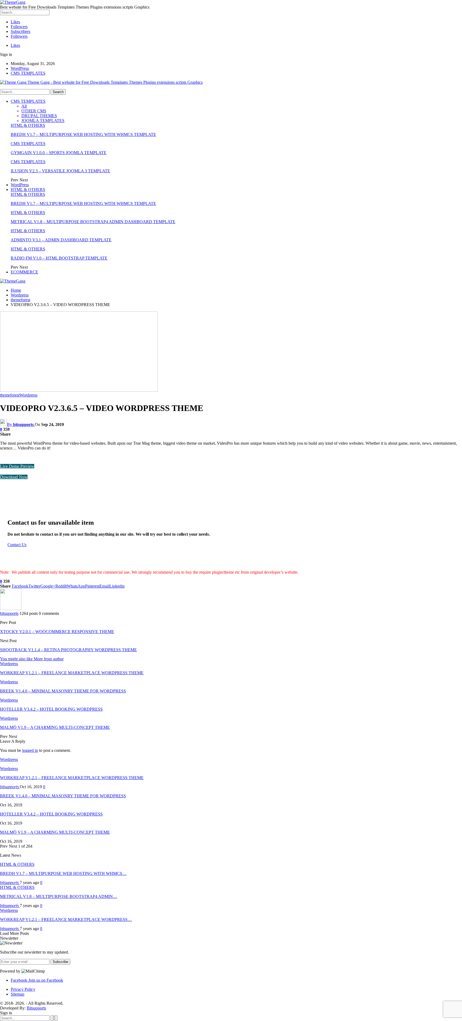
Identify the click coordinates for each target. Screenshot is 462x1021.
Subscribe (60, 962)
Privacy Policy (23, 989)
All (24, 106)
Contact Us (16, 544)
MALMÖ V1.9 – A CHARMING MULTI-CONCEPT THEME (55, 832)
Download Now (14, 477)
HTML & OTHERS (28, 125)
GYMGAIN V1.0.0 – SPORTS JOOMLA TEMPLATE (58, 152)
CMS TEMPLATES (28, 73)
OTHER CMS (33, 111)
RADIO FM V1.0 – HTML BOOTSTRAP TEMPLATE (59, 258)
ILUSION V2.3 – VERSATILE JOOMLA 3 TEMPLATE (60, 171)
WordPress (20, 68)
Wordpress (28, 395)
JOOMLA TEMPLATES (42, 120)
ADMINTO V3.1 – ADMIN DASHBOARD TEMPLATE (61, 240)
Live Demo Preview (17, 466)
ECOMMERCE (24, 272)
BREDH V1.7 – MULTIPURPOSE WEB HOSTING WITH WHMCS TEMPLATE (83, 134)
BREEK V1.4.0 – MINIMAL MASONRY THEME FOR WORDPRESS (63, 796)
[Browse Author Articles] (10, 608)
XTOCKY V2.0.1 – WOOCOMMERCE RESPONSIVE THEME (57, 631)
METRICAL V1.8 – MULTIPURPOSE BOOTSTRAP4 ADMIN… (58, 896)
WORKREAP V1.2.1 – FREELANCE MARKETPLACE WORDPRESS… (66, 919)
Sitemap (17, 994)
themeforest (10, 395)
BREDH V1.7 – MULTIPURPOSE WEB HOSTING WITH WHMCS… (63, 873)
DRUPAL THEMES (39, 115)
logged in (30, 750)
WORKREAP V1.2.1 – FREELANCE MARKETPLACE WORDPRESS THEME (72, 777)
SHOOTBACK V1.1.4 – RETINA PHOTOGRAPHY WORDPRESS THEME (68, 649)
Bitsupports (36, 1008)
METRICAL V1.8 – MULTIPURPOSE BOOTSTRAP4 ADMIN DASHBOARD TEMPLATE (93, 221)
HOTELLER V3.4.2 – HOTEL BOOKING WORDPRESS (51, 814)
